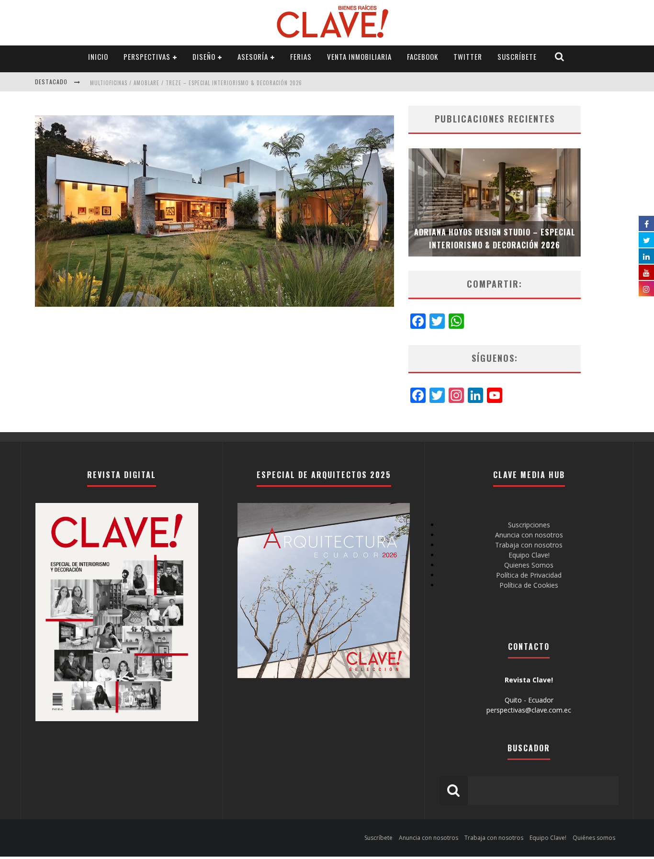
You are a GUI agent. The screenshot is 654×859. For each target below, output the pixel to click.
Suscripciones (529, 524)
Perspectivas (147, 56)
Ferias (301, 56)
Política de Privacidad (529, 575)
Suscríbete (517, 56)
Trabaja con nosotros (529, 544)
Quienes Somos (528, 564)
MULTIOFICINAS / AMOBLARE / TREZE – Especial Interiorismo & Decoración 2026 (196, 83)
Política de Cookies (528, 585)
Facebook (422, 56)
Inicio (98, 56)
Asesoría (252, 56)
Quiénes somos (594, 838)
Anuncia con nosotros (529, 534)
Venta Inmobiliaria (359, 56)
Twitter (467, 56)
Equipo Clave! (529, 554)
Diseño (203, 56)
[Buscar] (559, 56)
